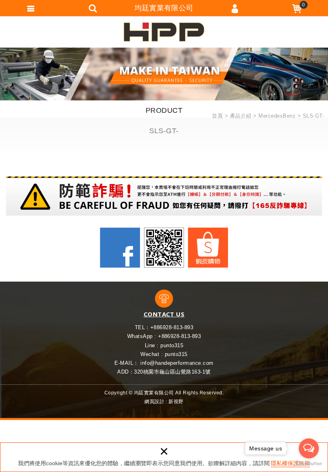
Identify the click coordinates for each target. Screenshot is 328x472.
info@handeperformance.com (176, 363)
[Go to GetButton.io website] (309, 463)
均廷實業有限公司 (164, 32)
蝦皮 (208, 248)
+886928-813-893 (171, 327)
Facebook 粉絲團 (120, 248)
